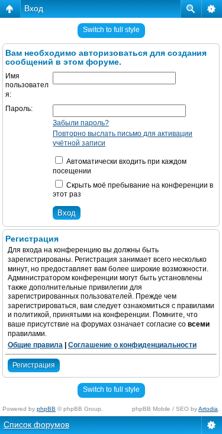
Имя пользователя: (27, 85)
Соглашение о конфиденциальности (132, 345)
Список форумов (36, 424)
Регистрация (33, 365)
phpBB (46, 409)
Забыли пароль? (81, 123)
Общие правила (35, 345)
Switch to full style (111, 30)
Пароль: (19, 108)
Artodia (208, 409)
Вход (33, 8)
